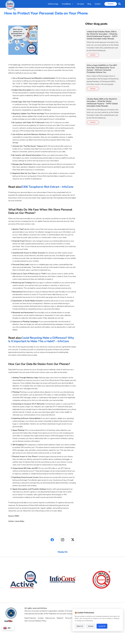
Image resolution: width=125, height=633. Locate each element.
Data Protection (30, 618)
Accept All (102, 626)
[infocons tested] (62, 579)
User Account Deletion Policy (35, 621)
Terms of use (70, 618)
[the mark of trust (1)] (101, 579)
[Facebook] (52, 540)
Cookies (41, 618)
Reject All (80, 626)
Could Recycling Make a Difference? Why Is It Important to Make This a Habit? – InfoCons (41, 339)
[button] (73, 4)
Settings (90, 626)
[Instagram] (62, 540)
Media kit (60, 618)
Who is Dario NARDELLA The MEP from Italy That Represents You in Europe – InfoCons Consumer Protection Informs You (102, 69)
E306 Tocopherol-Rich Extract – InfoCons (47, 187)
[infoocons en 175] (23, 579)
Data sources (50, 618)
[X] (73, 540)
